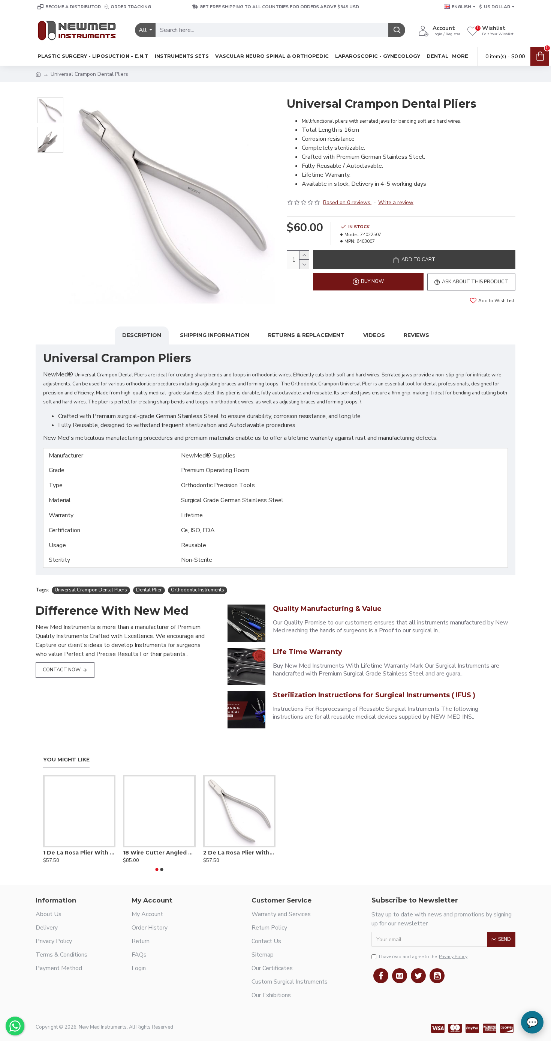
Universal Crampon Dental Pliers (91, 590)
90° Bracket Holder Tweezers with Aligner (246, 852)
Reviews (416, 335)
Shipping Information (214, 335)
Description (141, 335)
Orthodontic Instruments (197, 590)
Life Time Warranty (307, 652)
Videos (374, 335)
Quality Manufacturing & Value (327, 609)
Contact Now (62, 669)
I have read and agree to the (423, 957)
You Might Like (66, 760)
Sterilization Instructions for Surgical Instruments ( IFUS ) (374, 695)
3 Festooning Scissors (160, 852)
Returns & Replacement (306, 335)
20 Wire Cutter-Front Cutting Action (85, 852)
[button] (157, 869)
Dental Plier (149, 590)
